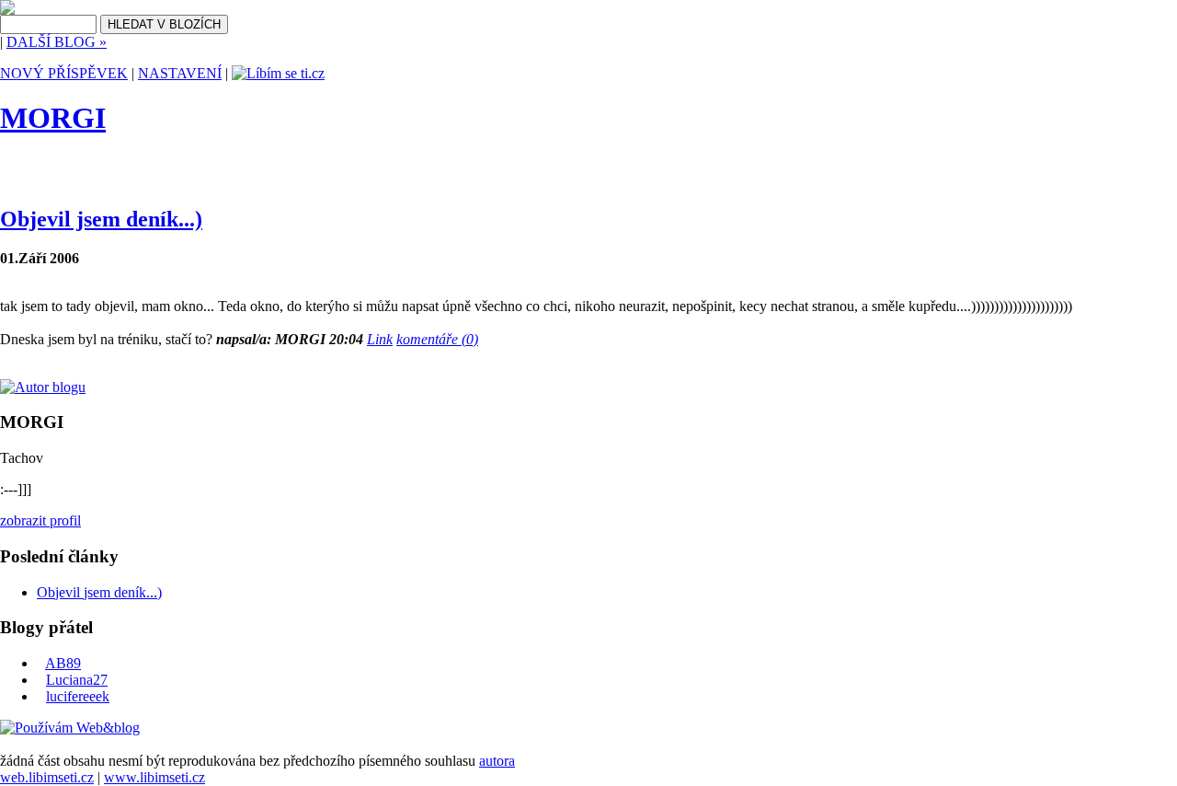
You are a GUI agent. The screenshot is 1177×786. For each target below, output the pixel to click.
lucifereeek (77, 696)
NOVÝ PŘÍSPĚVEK (64, 73)
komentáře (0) (437, 339)
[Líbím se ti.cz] (278, 73)
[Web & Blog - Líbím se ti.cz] (7, 9)
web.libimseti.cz (47, 777)
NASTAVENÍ (180, 73)
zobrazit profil (40, 520)
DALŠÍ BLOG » (56, 42)
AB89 (63, 663)
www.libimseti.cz (154, 777)
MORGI (53, 117)
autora (497, 761)
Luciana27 (77, 680)
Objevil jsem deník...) (101, 219)
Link (380, 339)
